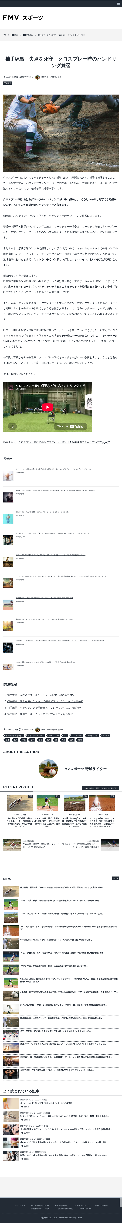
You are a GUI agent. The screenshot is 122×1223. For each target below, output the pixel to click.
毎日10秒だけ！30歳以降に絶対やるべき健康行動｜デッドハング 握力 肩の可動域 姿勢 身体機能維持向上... (66, 1057)
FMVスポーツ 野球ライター (52, 77)
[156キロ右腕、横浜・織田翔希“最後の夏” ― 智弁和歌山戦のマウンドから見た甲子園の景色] (47, 808)
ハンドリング (92, 736)
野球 (80, 740)
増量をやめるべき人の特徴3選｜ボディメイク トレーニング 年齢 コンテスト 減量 (42, 512)
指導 (49, 740)
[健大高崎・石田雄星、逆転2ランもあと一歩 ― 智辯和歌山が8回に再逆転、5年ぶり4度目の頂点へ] (20, 808)
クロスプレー (53, 736)
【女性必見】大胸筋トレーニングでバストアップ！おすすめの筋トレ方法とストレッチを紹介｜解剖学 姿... (66, 1129)
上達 (7, 740)
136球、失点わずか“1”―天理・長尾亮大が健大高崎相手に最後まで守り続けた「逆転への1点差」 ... (63, 913)
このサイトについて (81, 1205)
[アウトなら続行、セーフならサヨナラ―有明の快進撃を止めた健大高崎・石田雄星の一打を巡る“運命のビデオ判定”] (102, 808)
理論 (63, 740)
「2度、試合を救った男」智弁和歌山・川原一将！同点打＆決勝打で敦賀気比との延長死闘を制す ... (62, 953)
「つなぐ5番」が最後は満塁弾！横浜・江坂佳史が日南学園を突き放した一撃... (54, 966)
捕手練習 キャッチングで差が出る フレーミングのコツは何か (44, 707)
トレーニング (77, 736)
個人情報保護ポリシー (40, 1205)
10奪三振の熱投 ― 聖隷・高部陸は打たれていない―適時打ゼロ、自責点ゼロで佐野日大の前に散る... (63, 1005)
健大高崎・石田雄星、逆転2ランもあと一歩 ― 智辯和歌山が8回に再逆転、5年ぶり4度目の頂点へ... (62, 887)
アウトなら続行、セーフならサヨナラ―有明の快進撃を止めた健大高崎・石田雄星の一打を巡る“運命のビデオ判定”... (68, 928)
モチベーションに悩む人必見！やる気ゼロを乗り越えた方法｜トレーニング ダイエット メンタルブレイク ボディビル (54, 469)
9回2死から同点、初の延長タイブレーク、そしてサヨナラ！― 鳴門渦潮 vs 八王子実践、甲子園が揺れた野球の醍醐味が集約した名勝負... (69, 980)
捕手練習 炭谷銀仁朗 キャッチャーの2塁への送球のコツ (41, 695)
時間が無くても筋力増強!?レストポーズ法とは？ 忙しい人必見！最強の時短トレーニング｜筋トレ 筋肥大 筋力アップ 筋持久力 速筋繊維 (60, 640)
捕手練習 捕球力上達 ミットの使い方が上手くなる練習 (40, 714)
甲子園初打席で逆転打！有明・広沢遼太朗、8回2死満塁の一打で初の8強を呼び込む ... (57, 940)
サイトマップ (20, 1205)
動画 (15, 740)
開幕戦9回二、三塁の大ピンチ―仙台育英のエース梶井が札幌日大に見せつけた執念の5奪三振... (61, 1018)
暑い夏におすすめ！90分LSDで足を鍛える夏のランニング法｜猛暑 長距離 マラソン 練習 (44, 619)
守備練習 (7, 83)
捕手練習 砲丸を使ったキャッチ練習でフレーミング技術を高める (45, 701)
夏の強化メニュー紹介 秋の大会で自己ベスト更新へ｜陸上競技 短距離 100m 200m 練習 (44, 598)
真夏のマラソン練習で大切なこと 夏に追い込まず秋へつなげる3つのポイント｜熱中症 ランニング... (63, 1044)
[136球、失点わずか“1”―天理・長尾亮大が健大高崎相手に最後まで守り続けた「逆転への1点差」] (75, 808)
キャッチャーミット (36, 736)
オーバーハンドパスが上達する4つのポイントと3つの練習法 (46, 1103)
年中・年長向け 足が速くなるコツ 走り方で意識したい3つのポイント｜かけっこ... (55, 1031)
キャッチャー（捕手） (14, 736)
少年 (32, 740)
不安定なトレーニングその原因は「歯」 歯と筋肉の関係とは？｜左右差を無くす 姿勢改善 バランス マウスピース (52, 533)
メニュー (105, 736)
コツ (65, 736)
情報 (40, 740)
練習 (72, 740)
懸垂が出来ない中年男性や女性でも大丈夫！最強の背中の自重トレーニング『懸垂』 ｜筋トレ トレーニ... (65, 1155)
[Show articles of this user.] (32, 768)
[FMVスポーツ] (23, 19)
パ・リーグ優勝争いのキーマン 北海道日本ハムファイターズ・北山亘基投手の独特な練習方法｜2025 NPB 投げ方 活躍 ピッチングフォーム (61, 576)
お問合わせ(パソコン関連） (40, 1208)
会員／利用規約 (101, 1205)
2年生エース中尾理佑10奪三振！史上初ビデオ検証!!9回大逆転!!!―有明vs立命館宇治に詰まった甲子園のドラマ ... (69, 992)
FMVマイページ (86, 1208)
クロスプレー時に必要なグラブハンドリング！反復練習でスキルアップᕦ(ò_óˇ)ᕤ (64, 442)
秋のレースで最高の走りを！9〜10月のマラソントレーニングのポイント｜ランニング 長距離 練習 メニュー (50, 555)
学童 (24, 740)
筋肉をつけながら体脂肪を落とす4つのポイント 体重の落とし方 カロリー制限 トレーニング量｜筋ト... (64, 1142)
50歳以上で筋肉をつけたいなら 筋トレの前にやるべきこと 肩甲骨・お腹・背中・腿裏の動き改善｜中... (64, 1116)
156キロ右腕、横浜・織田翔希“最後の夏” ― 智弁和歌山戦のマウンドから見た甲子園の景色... (60, 900)
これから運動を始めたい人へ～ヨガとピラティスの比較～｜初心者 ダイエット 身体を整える (45, 662)
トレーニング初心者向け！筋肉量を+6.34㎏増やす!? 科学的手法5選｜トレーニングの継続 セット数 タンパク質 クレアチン (55, 490)
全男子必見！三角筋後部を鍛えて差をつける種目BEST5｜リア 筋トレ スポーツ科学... (57, 1070)
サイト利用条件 (61, 1205)
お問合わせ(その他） (66, 1208)
